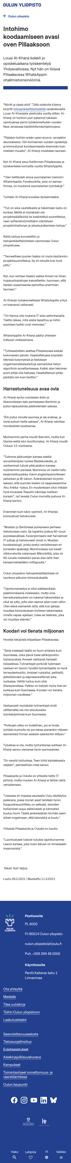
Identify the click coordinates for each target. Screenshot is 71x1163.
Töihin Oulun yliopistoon (21, 1012)
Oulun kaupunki (15, 1084)
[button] (61, 1155)
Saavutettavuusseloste (20, 1034)
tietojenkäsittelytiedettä (29, 109)
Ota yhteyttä (12, 989)
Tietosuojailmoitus (17, 1041)
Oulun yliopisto (18, 16)
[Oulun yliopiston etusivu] (33, 4)
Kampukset (12, 1064)
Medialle (9, 996)
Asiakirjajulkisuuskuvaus (22, 1057)
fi (50, 1156)
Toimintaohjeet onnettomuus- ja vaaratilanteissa (28, 1074)
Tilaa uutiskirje (14, 1004)
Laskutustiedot (15, 1020)
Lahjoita (30, 1152)
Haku (14, 1152)
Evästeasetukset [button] (15, 1049)
